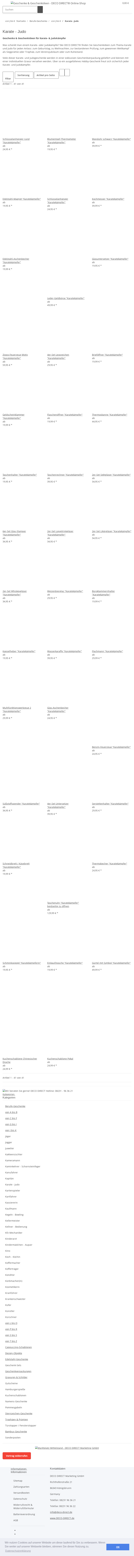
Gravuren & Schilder (16, 1377)
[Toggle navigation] (7, 3)
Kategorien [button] (9, 1094)
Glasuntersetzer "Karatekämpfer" (110, 258)
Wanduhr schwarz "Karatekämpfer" (111, 139)
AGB (15, 1520)
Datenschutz (20, 1498)
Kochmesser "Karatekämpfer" (108, 198)
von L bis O (11, 1323)
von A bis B (11, 1112)
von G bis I (11, 1124)
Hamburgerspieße (15, 1389)
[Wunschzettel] (116, 3)
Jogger (8, 1142)
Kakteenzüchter (13, 1154)
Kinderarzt (11, 1238)
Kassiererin (11, 1202)
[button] (111, 3)
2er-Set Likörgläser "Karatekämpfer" (111, 531)
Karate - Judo (12, 1184)
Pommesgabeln (13, 1407)
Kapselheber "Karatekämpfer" (19, 651)
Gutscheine (11, 1383)
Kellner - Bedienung (16, 1226)
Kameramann (12, 1160)
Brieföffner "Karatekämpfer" (107, 354)
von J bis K (11, 1130)
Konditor (10, 1274)
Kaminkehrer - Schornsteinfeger (22, 1166)
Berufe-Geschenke (15, 1106)
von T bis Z (11, 1341)
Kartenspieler (12, 1190)
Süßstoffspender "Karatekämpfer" (21, 803)
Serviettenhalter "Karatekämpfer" (110, 803)
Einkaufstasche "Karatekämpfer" (65, 962)
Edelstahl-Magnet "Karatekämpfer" (22, 198)
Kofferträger (12, 1268)
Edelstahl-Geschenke (16, 1359)
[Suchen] (40, 9)
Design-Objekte (13, 1353)
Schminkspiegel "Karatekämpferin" (22, 962)
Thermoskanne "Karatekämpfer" (109, 414)
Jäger (8, 1136)
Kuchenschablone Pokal (60, 1058)
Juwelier (9, 1148)
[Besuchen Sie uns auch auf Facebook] (20, 1530)
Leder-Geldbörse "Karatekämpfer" (65, 298)
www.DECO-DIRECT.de (62, 1518)
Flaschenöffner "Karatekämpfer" (65, 414)
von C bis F (11, 1118)
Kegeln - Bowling (14, 1214)
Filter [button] (8, 78)
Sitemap (17, 1480)
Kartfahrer (11, 1196)
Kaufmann (11, 1208)
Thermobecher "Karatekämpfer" (109, 863)
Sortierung (23, 75)
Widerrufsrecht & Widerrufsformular (23, 1506)
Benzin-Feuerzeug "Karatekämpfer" (111, 747)
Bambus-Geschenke (16, 1431)
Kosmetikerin (12, 1286)
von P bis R (11, 1329)
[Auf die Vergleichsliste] (5, 133)
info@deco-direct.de (61, 1512)
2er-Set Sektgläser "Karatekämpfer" (111, 474)
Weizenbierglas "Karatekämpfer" (65, 591)
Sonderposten (13, 1437)
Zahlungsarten (21, 1486)
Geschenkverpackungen (18, 1371)
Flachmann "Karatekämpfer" (107, 651)
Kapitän (9, 1178)
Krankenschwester (15, 1299)
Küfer (8, 1305)
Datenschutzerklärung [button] (18, 1550)
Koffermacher (12, 1262)
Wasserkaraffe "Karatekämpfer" (64, 651)
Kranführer (11, 1292)
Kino (7, 1250)
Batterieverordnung (24, 1514)
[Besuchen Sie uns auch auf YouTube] (20, 1534)
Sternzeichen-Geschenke (18, 1413)
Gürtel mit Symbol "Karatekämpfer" (111, 962)
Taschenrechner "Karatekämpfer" (65, 474)
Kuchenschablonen (15, 1395)
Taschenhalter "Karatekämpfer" (20, 474)
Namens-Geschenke (16, 1401)
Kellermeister (12, 1220)
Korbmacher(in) (13, 1280)
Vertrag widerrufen (16, 1455)
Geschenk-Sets (13, 1365)
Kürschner (11, 1317)
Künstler (10, 1311)
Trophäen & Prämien (16, 1419)
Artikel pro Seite (46, 75)
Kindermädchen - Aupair (18, 1244)
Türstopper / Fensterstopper (20, 1425)
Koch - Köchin (12, 1256)
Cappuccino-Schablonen (18, 1347)
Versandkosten (21, 1492)
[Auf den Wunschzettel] (10, 133)
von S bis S (11, 1335)
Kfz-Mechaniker (13, 1232)
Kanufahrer (11, 1172)
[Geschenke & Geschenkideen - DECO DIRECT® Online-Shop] (48, 3)
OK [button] (118, 1547)
